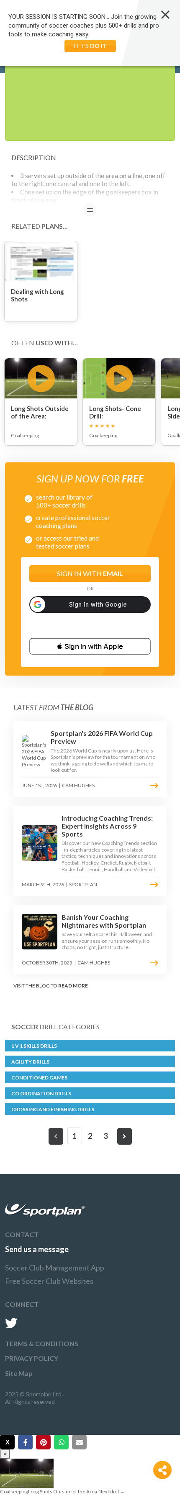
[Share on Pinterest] (43, 1442)
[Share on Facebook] (25, 1442)
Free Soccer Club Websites (49, 1281)
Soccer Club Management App (54, 1267)
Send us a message (37, 1249)
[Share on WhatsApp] (61, 1442)
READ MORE (73, 985)
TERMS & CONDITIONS (41, 1343)
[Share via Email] (79, 1442)
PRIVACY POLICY (31, 1358)
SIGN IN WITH (90, 573)
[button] (90, 646)
